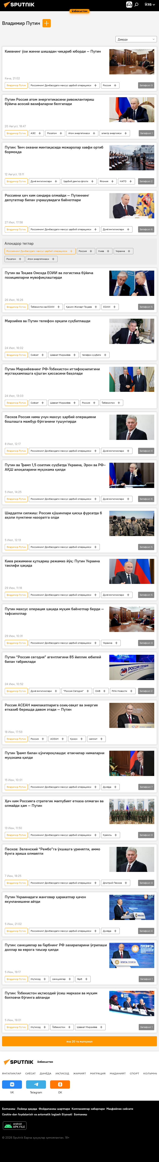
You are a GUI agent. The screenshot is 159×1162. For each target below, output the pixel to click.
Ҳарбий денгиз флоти (75, 181)
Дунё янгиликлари (41, 181)
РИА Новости (119, 690)
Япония (104, 181)
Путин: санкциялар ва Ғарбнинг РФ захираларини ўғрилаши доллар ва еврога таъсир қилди (56, 947)
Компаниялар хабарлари (88, 1109)
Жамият (79, 1073)
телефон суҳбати (91, 354)
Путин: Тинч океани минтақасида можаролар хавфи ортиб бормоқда (54, 149)
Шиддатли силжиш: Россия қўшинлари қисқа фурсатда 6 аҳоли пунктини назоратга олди (53, 515)
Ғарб (79, 978)
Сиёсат (35, 354)
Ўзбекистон (108, 402)
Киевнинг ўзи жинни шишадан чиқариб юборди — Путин (53, 51)
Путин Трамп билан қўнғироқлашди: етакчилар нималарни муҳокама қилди (54, 755)
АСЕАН (54, 738)
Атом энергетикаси (79, 133)
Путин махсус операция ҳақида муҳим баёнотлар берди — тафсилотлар (54, 611)
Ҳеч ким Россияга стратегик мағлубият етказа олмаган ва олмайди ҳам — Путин (54, 803)
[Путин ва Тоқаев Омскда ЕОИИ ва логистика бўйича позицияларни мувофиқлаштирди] (131, 283)
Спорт (134, 1073)
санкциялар (59, 978)
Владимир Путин (21, 23)
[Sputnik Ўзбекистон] (20, 8)
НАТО (123, 181)
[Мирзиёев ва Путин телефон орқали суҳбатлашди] (131, 331)
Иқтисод (36, 978)
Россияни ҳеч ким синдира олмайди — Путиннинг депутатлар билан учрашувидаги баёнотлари (47, 197)
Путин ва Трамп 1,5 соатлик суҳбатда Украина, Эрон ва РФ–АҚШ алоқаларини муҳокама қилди (55, 467)
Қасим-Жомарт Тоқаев (79, 306)
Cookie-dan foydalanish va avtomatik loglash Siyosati (37, 1114)
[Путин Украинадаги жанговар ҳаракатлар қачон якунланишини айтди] (131, 907)
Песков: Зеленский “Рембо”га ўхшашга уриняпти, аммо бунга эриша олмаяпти (52, 851)
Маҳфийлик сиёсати (119, 1109)
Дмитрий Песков (112, 882)
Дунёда (107, 786)
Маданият (118, 1073)
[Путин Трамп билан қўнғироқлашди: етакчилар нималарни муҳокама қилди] (131, 763)
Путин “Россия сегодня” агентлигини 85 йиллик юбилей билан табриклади (53, 659)
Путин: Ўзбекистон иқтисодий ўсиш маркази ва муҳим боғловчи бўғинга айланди (51, 995)
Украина (120, 251)
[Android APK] (15, 1126)
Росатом (52, 133)
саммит (93, 738)
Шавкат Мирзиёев (60, 354)
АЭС (33, 133)
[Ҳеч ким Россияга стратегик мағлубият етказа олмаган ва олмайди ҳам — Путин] (131, 811)
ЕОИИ (106, 306)
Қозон (73, 738)
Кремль (107, 834)
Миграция (98, 1073)
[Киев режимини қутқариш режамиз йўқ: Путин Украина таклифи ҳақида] (131, 571)
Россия (107, 85)
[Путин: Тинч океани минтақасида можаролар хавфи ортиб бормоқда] (131, 157)
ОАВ (97, 690)
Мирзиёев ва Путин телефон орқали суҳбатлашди (47, 321)
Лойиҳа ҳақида (27, 1109)
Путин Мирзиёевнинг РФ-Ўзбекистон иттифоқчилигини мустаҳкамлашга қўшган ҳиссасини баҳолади (52, 371)
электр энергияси (111, 133)
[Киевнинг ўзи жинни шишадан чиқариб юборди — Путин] (131, 61)
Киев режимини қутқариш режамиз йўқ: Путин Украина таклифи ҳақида (52, 563)
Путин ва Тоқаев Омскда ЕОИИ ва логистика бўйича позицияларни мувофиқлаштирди (49, 275)
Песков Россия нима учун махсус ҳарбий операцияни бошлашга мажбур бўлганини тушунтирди (50, 419)
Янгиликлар (11, 1073)
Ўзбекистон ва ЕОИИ (42, 306)
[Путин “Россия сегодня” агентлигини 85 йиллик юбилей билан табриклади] (131, 667)
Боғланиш (8, 1109)
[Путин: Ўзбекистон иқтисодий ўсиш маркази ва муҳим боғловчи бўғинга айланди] (131, 1003)
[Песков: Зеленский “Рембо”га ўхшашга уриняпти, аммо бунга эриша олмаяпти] (131, 859)
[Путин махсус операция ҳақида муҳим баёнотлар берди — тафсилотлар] (131, 619)
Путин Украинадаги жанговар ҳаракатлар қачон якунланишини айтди (45, 899)
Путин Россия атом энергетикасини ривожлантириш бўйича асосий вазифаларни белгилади (49, 101)
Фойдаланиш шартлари (54, 1109)
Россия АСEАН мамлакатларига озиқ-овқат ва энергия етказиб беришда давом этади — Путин (51, 707)
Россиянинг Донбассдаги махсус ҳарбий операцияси (61, 85)
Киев (101, 251)
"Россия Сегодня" (73, 690)
